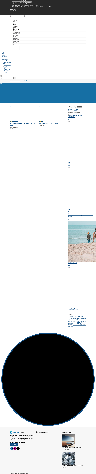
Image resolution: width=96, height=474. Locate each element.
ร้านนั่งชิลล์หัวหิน (81, 319)
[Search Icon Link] (13, 44)
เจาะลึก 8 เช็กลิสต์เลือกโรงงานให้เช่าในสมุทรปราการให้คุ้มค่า (25, 5)
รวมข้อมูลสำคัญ (7, 62)
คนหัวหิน (4, 57)
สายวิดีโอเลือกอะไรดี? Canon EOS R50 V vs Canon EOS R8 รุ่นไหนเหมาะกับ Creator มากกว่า (32, 6)
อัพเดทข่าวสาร (16, 39)
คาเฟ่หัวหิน (76, 316)
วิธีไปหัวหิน (83, 325)
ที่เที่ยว (3, 55)
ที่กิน (3, 52)
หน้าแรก (4, 50)
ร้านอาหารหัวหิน (75, 324)
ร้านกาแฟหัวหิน (75, 319)
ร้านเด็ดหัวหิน (76, 325)
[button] (14, 444)
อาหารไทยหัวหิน (70, 326)
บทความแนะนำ (16, 35)
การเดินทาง (15, 30)
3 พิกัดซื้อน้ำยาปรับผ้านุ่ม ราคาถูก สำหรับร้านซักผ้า (22, 3)
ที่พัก (3, 53)
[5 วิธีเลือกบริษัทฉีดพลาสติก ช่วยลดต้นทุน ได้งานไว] (68, 458)
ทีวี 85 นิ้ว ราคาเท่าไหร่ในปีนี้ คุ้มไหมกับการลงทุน (22, 1)
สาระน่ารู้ (6, 72)
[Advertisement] (48, 93)
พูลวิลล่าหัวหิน (82, 318)
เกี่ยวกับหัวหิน (16, 29)
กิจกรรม (14, 36)
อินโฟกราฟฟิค (16, 41)
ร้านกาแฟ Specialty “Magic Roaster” (49, 123)
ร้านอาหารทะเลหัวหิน (79, 321)
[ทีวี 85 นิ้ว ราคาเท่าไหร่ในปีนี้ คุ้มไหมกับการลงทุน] (68, 440)
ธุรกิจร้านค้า (4, 56)
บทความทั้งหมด (16, 33)
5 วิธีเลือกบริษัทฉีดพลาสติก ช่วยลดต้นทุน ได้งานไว (22, 2)
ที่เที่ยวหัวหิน (75, 318)
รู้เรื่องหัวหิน (15, 38)
